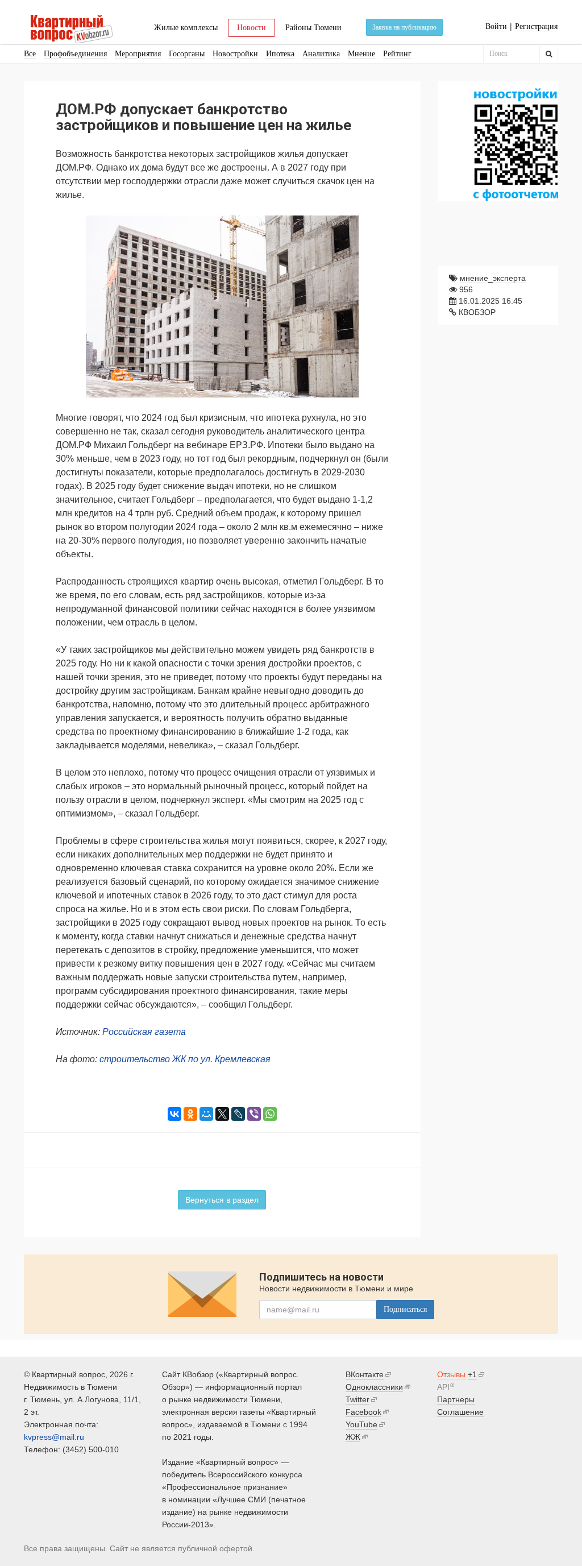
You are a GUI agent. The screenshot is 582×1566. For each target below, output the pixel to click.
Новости (251, 27)
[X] (222, 1114)
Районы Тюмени (313, 27)
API (443, 1386)
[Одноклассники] (190, 1114)
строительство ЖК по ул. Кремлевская (185, 1059)
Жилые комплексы (186, 27)
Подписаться (405, 1309)
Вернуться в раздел (222, 1199)
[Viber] (254, 1114)
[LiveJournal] (238, 1114)
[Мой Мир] (206, 1114)
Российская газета (144, 1032)
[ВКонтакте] (174, 1114)
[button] (378, 226)
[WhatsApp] (270, 1114)
